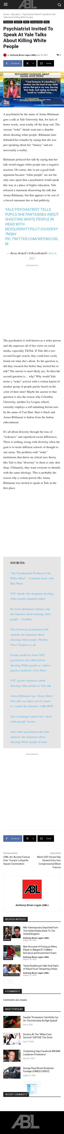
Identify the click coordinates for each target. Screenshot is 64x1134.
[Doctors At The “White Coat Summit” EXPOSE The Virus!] (12, 1039)
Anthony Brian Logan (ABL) (23, 55)
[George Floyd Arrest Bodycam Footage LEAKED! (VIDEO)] (12, 1073)
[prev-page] (5, 981)
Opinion (18, 22)
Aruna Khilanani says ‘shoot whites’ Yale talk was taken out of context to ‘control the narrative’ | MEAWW (31, 701)
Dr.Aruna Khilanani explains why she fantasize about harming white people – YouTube (30, 614)
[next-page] (11, 981)
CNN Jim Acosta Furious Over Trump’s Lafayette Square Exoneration (16, 860)
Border (7, 939)
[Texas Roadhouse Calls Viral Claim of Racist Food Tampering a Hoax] (12, 970)
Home (6, 14)
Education (15, 14)
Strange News (36, 22)
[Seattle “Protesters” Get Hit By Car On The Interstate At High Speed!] (12, 1022)
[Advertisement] (32, 300)
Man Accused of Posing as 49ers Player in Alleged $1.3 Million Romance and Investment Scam (40, 949)
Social (26, 22)
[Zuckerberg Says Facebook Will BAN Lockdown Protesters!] (12, 1056)
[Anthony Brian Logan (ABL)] (5, 55)
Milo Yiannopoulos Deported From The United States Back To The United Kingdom (40, 930)
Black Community (11, 975)
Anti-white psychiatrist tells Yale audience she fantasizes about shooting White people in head (29, 737)
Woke (46, 22)
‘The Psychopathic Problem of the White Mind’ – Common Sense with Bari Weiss (32, 578)
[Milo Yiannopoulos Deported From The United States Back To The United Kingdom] (12, 932)
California (8, 958)
